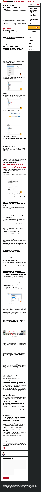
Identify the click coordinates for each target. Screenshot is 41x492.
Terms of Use (32, 490)
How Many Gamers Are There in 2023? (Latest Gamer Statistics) (34, 11)
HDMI (30, 37)
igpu (4, 448)
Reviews (30, 45)
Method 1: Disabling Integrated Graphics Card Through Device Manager (12, 31)
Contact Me (36, 490)
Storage (30, 48)
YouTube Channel (17, 1)
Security (30, 46)
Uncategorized (31, 49)
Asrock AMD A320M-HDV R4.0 (15, 336)
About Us (36, 1)
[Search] (38, 4)
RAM (30, 43)
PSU (29, 42)
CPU (29, 34)
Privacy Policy (28, 490)
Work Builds (29, 1)
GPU (4, 447)
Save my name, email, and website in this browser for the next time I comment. (14, 475)
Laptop (30, 39)
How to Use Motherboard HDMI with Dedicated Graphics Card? (11, 378)
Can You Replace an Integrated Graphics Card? (12, 136)
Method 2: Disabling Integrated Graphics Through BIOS (10, 32)
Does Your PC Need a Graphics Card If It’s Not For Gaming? (14, 380)
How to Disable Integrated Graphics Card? (8, 30)
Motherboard (31, 40)
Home (33, 1)
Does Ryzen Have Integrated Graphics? (11, 162)
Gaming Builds (23, 1)
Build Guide (31, 33)
